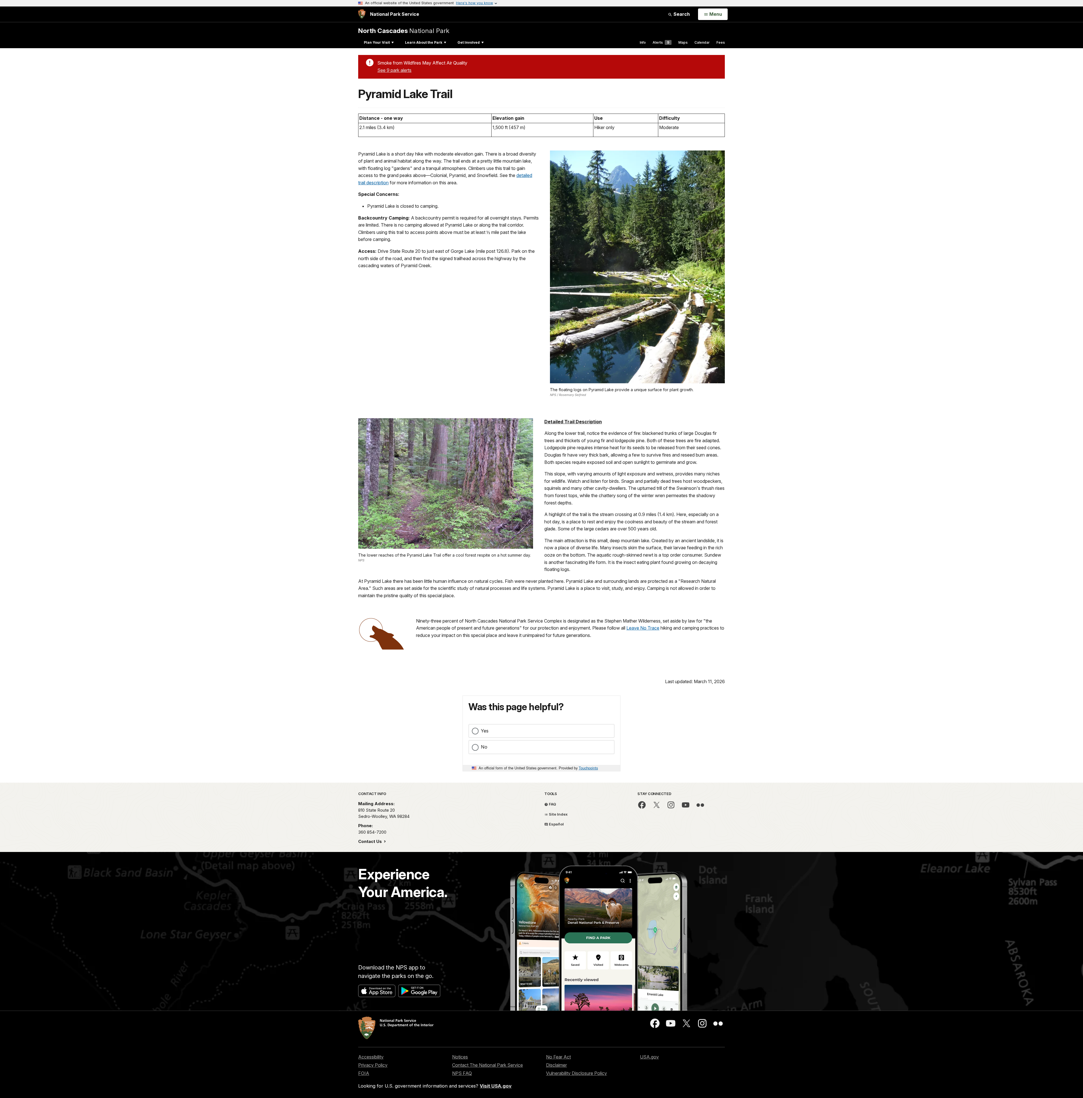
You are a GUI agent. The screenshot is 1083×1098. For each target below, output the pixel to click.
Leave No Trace (642, 628)
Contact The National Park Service (487, 1065)
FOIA (363, 1073)
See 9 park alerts (394, 70)
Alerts (661, 42)
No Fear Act (558, 1057)
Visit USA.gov (496, 1086)
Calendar (702, 42)
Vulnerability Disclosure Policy (576, 1073)
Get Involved (468, 42)
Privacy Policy (373, 1065)
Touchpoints (588, 768)
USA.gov (649, 1057)
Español (556, 824)
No (484, 747)
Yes (484, 731)
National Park (403, 30)
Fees (720, 42)
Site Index (558, 814)
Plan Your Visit (377, 42)
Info (643, 42)
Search (681, 14)
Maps (683, 42)
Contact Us (370, 841)
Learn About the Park (423, 42)
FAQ (552, 804)
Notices (460, 1057)
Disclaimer (556, 1065)
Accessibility (371, 1057)
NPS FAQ (462, 1073)
